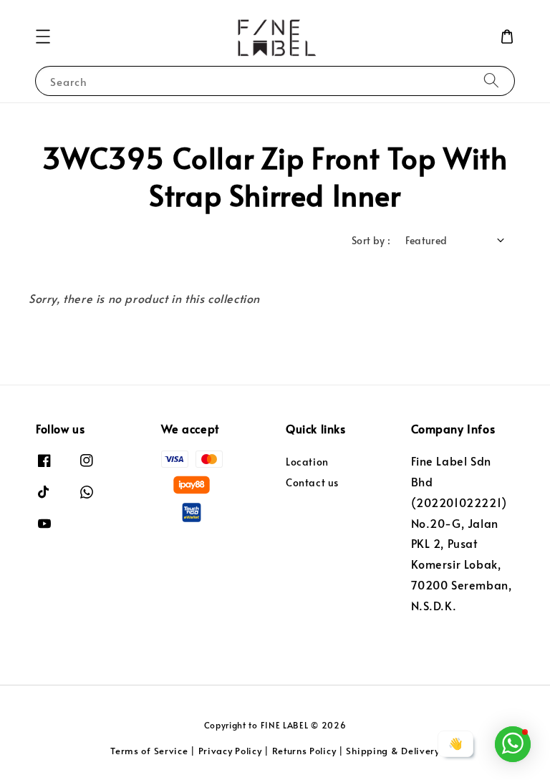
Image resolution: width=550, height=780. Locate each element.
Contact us (312, 482)
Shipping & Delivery (392, 750)
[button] (43, 36)
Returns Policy (304, 750)
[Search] (491, 81)
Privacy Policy (230, 750)
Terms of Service (149, 750)
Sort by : (371, 240)
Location (307, 462)
